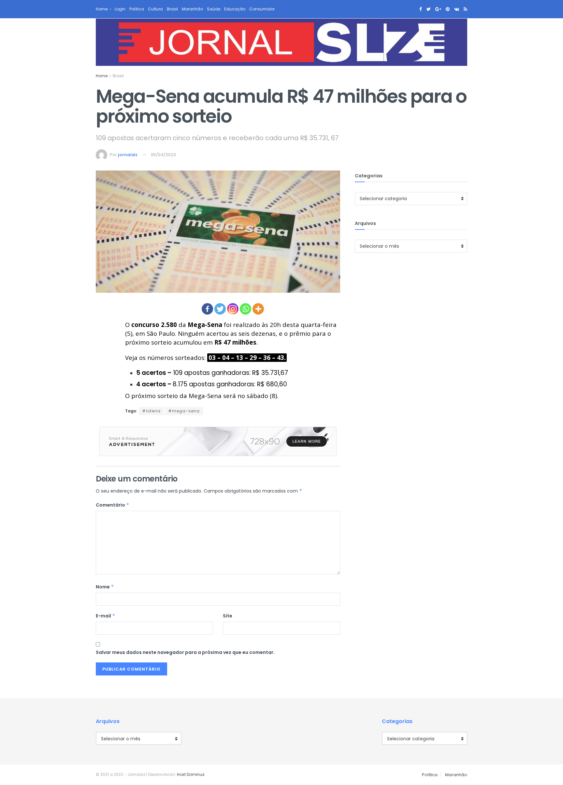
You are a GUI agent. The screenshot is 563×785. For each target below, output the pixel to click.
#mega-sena (184, 411)
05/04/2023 (163, 155)
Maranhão (192, 9)
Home (102, 9)
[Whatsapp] (245, 309)
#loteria (151, 411)
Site (227, 616)
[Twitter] (220, 309)
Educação (234, 9)
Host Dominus (191, 774)
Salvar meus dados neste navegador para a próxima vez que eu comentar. (185, 652)
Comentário (112, 505)
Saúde (213, 9)
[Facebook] (207, 309)
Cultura (155, 9)
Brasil (172, 9)
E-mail (105, 616)
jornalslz (127, 155)
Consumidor (262, 9)
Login (120, 9)
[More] (258, 309)
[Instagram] (232, 309)
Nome (105, 587)
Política (136, 9)
